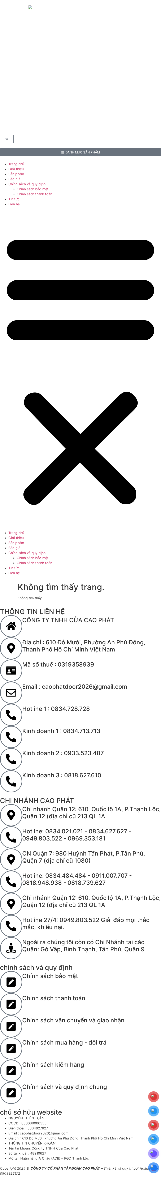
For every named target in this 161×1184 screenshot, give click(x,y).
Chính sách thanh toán (34, 194)
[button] (80, 368)
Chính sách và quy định (26, 184)
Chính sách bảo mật (32, 189)
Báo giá (14, 179)
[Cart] (7, 139)
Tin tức (13, 199)
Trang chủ (16, 164)
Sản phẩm (16, 174)
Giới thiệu (16, 169)
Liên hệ (14, 204)
